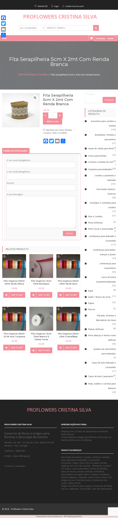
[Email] (3, 29)
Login (56, 6)
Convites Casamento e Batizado (105, 177)
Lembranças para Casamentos (108, 265)
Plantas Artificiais (96, 329)
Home (22, 74)
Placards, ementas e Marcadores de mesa (106, 317)
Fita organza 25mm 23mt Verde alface (14, 282)
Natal (90, 290)
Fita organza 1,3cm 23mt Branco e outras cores (41, 336)
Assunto (10, 183)
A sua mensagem (15, 194)
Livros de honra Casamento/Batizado (106, 279)
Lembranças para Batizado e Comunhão (102, 238)
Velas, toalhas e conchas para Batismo (102, 386)
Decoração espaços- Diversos (106, 191)
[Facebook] (3, 18)
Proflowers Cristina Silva (60, 16)
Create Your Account (74, 6)
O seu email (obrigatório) (18, 171)
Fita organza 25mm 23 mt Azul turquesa (14, 335)
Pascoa (91, 309)
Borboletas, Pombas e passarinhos (105, 137)
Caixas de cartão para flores (101, 148)
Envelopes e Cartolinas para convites (103, 205)
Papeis (91, 303)
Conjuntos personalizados (100, 169)
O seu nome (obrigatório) (18, 160)
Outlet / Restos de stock (99, 297)
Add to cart (52, 121)
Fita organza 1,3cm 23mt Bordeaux (41, 282)
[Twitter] (3, 23)
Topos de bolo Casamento (100, 376)
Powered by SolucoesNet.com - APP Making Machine (59, 516)
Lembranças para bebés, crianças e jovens (104, 252)
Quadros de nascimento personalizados (104, 351)
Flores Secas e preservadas (100, 228)
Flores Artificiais (95, 222)
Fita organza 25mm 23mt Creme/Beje (68, 335)
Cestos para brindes (97, 155)
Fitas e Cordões (38, 74)
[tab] (15, 151)
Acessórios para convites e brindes (103, 123)
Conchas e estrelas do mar (100, 162)
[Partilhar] (3, 35)
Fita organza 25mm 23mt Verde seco (68, 282)
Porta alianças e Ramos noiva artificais (102, 337)
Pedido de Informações (15, 150)
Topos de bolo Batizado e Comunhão (104, 365)
